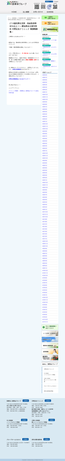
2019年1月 (44, 295)
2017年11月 (45, 321)
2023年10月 (45, 158)
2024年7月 (44, 136)
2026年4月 (44, 84)
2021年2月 (44, 236)
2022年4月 (44, 202)
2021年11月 (45, 214)
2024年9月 (44, 131)
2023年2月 (44, 177)
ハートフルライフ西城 (49, 374)
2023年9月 (44, 160)
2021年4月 (44, 231)
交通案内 (25, 400)
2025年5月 (44, 111)
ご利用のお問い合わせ (51, 17)
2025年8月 (44, 104)
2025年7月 (44, 106)
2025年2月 (44, 119)
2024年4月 (44, 143)
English (56, 1)
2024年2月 (44, 148)
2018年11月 (45, 299)
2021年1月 (44, 238)
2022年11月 (45, 185)
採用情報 (51, 13)
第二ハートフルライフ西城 (50, 380)
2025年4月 (44, 114)
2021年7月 (44, 224)
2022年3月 (44, 204)
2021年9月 (44, 219)
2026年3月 (44, 87)
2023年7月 (44, 165)
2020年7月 (44, 253)
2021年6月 (44, 226)
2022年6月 (44, 197)
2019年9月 (44, 277)
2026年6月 (44, 79)
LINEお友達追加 (16, 69)
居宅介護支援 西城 (48, 391)
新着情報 (14, 18)
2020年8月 (44, 251)
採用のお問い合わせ (51, 23)
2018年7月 (44, 309)
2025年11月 (45, 97)
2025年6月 (44, 109)
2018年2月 (44, 317)
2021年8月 (44, 221)
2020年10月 (45, 246)
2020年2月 (44, 265)
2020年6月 (44, 255)
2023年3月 (44, 175)
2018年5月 (44, 312)
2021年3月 (44, 233)
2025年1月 (44, 121)
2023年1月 (44, 180)
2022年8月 (44, 192)
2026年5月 (44, 82)
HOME (14, 12)
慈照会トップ (49, 1)
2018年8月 (44, 307)
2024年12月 (45, 123)
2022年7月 (44, 194)
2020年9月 (44, 248)
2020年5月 (44, 258)
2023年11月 (45, 155)
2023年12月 (45, 153)
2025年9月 (44, 101)
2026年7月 (44, 77)
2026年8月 (44, 75)
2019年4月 (44, 287)
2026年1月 (44, 92)
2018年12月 (45, 297)
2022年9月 (44, 189)
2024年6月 (44, 138)
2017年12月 (45, 319)
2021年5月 (44, 229)
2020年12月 (45, 241)
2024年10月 (45, 128)
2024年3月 (44, 145)
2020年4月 (44, 260)
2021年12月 (45, 211)
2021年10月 (45, 216)
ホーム (9, 18)
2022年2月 (44, 207)
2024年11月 (45, 126)
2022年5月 (44, 199)
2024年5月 (44, 141)
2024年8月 (44, 133)
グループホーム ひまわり (50, 386)
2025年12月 (45, 94)
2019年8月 (44, 280)
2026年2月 (44, 89)
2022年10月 (45, 187)
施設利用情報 (39, 13)
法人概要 (27, 13)
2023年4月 (44, 172)
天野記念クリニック (49, 369)
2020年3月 (44, 263)
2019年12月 (45, 270)
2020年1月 (44, 268)
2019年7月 (44, 282)
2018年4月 (44, 314)
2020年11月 (45, 243)
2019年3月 (44, 290)
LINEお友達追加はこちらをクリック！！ (19, 79)
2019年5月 (44, 285)
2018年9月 (44, 304)
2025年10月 (45, 99)
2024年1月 (44, 150)
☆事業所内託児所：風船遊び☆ (49, 61)
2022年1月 (44, 209)
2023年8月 (44, 163)
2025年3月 (44, 116)
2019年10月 (45, 275)
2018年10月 (45, 302)
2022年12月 (45, 182)
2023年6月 (44, 167)
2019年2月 (44, 292)
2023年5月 (44, 170)
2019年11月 (45, 273)
